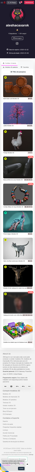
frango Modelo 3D (8, 153)
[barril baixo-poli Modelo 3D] (18, 86)
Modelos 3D (7, 394)
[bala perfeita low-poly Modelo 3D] (18, 167)
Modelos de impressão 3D (11, 397)
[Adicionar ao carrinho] (26, 94)
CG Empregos (7, 414)
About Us (6, 354)
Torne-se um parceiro (9, 408)
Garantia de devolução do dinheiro (13, 442)
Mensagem (18, 38)
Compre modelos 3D (11, 391)
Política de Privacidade (10, 436)
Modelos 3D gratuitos (11, 67)
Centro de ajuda (8, 424)
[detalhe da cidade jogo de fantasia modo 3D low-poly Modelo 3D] (18, 330)
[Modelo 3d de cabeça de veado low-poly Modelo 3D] (18, 276)
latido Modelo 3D (8, 125)
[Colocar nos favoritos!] (30, 94)
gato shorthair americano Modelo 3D (14, 261)
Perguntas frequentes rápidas (12, 427)
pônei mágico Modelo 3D (10, 234)
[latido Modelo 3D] (18, 113)
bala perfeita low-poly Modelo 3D (13, 180)
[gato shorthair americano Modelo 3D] (18, 249)
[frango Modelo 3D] (18, 140)
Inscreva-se (29, 2)
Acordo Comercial (8, 433)
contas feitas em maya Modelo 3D (13, 207)
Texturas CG (7, 403)
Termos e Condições (9, 439)
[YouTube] (27, 464)
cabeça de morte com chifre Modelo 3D (14, 315)
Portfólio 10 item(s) (10, 63)
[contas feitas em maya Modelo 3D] (18, 194)
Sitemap (31, 454)
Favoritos (26, 67)
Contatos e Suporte (11, 418)
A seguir (23, 33)
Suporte (5, 421)
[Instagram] (17, 43)
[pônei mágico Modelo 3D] (18, 222)
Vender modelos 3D (9, 405)
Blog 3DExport (7, 411)
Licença (5, 430)
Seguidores (13, 33)
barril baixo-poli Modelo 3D (11, 98)
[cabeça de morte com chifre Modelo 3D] (18, 303)
